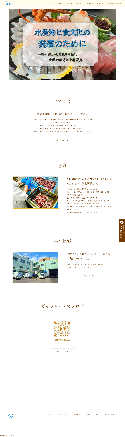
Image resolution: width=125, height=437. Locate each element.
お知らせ (100, 4)
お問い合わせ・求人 (114, 4)
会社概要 (90, 4)
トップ (50, 4)
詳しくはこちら (62, 140)
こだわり (60, 4)
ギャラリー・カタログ (75, 4)
